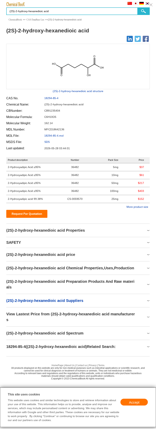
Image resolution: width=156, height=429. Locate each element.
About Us (69, 365)
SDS (47, 141)
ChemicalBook (15, 19)
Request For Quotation (27, 213)
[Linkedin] (130, 39)
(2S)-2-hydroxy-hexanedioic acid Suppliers (44, 301)
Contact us (81, 365)
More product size (137, 206)
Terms (101, 365)
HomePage (57, 365)
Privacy (92, 365)
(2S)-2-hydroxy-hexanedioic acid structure (78, 91)
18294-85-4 (51, 98)
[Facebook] (146, 39)
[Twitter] (138, 39)
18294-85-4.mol (54, 135)
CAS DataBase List (35, 19)
